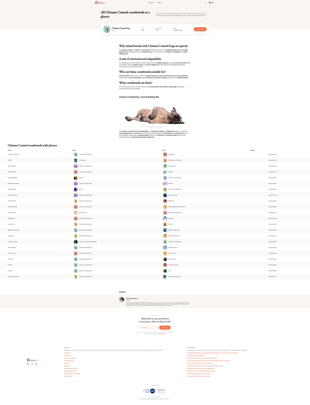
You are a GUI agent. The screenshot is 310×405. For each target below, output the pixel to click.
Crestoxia (10, 259)
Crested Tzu (11, 224)
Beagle (81, 178)
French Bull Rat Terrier (71, 368)
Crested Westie (12, 207)
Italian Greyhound (173, 230)
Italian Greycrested (13, 230)
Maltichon (67, 366)
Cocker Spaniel (172, 195)
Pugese (10, 271)
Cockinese (67, 355)
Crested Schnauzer (13, 276)
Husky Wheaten (69, 360)
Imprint (161, 399)
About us (143, 399)
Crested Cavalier (13, 241)
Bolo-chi (66, 363)
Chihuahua (82, 160)
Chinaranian (11, 253)
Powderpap (11, 218)
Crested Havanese (13, 154)
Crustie (10, 265)
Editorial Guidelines (153, 399)
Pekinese (171, 201)
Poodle (170, 183)
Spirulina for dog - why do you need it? (199, 373)
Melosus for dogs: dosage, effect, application (200, 368)
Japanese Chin (172, 247)
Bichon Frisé (82, 212)
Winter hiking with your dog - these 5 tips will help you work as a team (208, 360)
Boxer (81, 189)
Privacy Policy (162, 334)
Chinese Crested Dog (85, 154)
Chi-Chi (10, 160)
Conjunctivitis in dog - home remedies (198, 376)
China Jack (11, 236)
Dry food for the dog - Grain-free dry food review (202, 358)
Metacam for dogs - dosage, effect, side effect (201, 371)
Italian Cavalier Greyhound (72, 373)
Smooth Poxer (68, 376)
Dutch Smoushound (70, 358)
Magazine (151, 2)
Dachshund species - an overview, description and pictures (205, 366)
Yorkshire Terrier (173, 265)
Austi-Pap (67, 353)
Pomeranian (172, 253)
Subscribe (165, 327)
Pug (169, 271)
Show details (200, 29)
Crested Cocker (12, 195)
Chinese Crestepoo (13, 183)
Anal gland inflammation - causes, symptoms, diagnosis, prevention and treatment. (212, 353)
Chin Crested (12, 247)
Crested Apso (12, 166)
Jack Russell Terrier (174, 236)
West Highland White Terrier (177, 207)
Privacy (166, 399)
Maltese (170, 172)
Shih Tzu (170, 224)
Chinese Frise (12, 212)
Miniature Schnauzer (174, 276)
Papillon (170, 218)
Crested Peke (12, 201)
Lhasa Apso (171, 166)
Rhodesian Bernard (70, 371)
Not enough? (155, 315)
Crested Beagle (12, 178)
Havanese (171, 154)
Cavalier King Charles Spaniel (88, 241)
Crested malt (12, 172)
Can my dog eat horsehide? (195, 355)
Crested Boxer (12, 189)
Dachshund (171, 259)
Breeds (160, 2)
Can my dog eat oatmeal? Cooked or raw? (199, 363)
